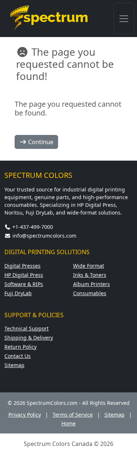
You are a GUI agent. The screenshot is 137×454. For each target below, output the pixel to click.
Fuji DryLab (18, 293)
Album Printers (91, 284)
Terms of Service (73, 414)
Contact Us (17, 355)
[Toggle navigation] (124, 18)
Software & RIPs (23, 284)
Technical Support (26, 328)
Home (68, 423)
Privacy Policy (24, 414)
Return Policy (20, 346)
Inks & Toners (89, 274)
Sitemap (14, 365)
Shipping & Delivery (28, 337)
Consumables (89, 293)
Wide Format (88, 265)
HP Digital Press (23, 274)
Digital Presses (22, 265)
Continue (40, 142)
